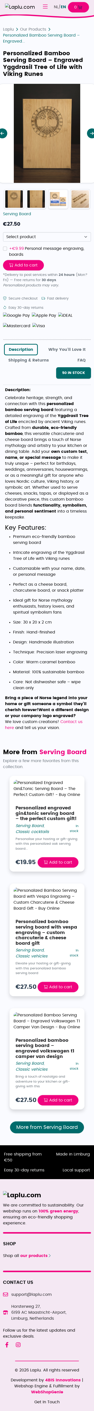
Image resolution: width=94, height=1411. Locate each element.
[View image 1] (36, 199)
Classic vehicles (31, 956)
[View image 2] (58, 199)
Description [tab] (21, 350)
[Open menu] (45, 7)
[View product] (14, 199)
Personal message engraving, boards (46, 252)
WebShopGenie (47, 1392)
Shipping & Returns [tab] (28, 360)
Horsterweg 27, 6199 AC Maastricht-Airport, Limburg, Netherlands (38, 1312)
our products (33, 1256)
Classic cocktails (32, 832)
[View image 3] (80, 199)
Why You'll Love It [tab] (67, 350)
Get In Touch (47, 1402)
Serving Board (17, 214)
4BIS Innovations (63, 1380)
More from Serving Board (47, 1127)
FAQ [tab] (81, 360)
